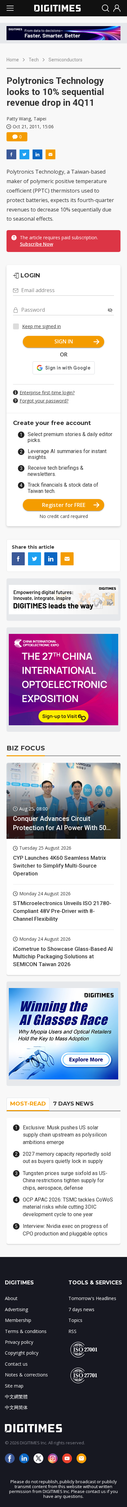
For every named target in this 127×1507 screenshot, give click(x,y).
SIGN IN (63, 341)
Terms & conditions (26, 1331)
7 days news (81, 1309)
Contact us (16, 1364)
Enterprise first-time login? (47, 392)
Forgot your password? (44, 401)
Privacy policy (19, 1342)
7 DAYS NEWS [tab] (73, 1103)
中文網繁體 (16, 1396)
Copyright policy (21, 1353)
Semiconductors (65, 59)
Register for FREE (63, 505)
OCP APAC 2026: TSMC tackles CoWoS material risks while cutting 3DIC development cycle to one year (68, 1207)
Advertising (16, 1309)
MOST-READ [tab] (28, 1103)
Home (13, 59)
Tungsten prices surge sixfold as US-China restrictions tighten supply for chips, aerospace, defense (65, 1180)
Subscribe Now (36, 244)
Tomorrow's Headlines (92, 1298)
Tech (34, 59)
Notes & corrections (26, 1375)
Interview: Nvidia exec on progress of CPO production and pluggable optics (65, 1229)
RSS (72, 1331)
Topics (75, 1320)
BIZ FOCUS (26, 748)
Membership (18, 1320)
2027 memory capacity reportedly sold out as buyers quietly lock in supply (67, 1157)
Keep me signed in (41, 326)
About (11, 1298)
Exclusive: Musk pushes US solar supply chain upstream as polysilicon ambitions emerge (65, 1134)
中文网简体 (16, 1407)
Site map (14, 1386)
